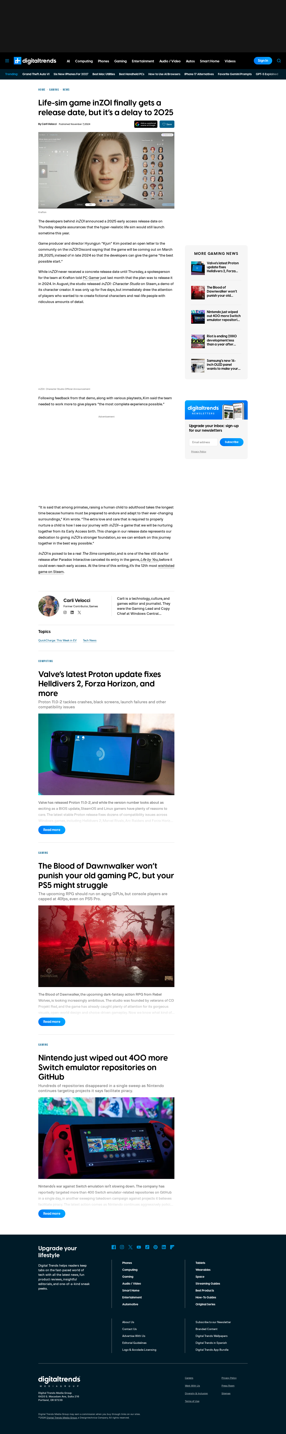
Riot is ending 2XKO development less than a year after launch (222, 342)
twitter (79, 612)
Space (200, 1277)
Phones (127, 1263)
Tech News (90, 640)
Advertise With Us (133, 1336)
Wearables (203, 1270)
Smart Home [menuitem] (209, 61)
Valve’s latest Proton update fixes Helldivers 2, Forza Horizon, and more (223, 269)
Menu (7, 60)
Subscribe (231, 442)
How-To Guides (206, 1297)
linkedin (72, 612)
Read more (51, 830)
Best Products (205, 1291)
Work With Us (192, 1385)
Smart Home (130, 1291)
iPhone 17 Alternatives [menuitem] (199, 74)
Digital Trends (27, 66)
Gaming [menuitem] (120, 61)
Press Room (228, 1385)
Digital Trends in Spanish (211, 1342)
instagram (65, 612)
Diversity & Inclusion (196, 1393)
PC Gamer (91, 277)
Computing (130, 1270)
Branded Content (207, 1329)
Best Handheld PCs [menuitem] (131, 74)
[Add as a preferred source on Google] (145, 124)
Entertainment (132, 1297)
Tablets (200, 1263)
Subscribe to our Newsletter (213, 1322)
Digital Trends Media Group (61, 1417)
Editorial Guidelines (134, 1342)
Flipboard (172, 1247)
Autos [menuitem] (190, 61)
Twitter (130, 1247)
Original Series (205, 1304)
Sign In (263, 60)
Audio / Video (131, 1284)
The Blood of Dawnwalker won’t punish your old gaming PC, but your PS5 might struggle (223, 295)
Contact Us (129, 1329)
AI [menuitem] (68, 61)
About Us (128, 1322)
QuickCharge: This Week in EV (57, 640)
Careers (189, 1377)
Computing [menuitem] (84, 61)
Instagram (122, 1247)
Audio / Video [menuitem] (170, 61)
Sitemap (226, 1393)
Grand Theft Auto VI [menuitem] (35, 74)
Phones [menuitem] (103, 61)
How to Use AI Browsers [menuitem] (164, 74)
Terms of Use (192, 1401)
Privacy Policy (198, 451)
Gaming (127, 1277)
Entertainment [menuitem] (143, 61)
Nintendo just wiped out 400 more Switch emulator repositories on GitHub (224, 318)
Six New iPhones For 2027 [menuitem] (71, 74)
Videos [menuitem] (230, 61)
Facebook (114, 1247)
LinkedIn (164, 1247)
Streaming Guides (208, 1284)
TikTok (147, 1247)
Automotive (130, 1304)
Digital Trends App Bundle (212, 1349)
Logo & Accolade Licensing (139, 1349)
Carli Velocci (49, 124)
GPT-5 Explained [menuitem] (267, 74)
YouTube (139, 1247)
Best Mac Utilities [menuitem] (104, 74)
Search (279, 60)
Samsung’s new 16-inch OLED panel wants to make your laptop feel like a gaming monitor (222, 368)
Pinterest (155, 1247)
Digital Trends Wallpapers (212, 1336)
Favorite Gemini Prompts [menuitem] (235, 74)
